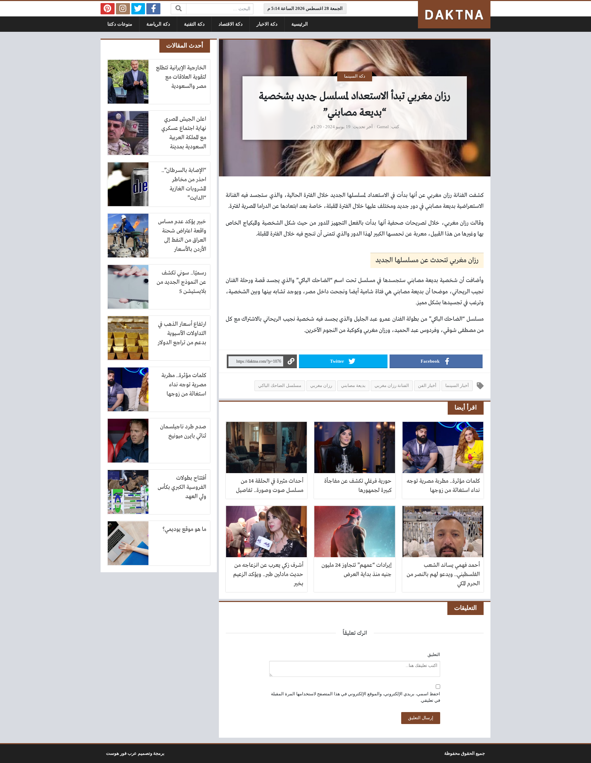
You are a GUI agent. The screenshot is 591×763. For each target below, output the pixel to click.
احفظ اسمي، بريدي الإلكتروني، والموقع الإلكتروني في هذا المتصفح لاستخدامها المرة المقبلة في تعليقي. (355, 697)
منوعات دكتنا (119, 24)
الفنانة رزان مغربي (392, 385)
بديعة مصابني (353, 385)
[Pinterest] (108, 8)
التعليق (434, 654)
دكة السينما (354, 76)
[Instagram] (123, 8)
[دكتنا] (454, 14)
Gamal (383, 126)
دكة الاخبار (267, 24)
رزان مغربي (321, 385)
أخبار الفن (427, 385)
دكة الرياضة (158, 24)
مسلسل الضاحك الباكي (279, 385)
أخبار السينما (457, 385)
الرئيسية (299, 24)
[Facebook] (153, 8)
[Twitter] (138, 8)
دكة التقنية (194, 24)
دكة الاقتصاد (230, 24)
